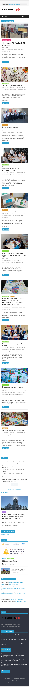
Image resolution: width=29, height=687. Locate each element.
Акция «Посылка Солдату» (12, 212)
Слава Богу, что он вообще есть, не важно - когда (15, 479)
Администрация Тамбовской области (10, 637)
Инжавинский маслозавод (17, 597)
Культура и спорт (6, 40)
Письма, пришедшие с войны (13, 44)
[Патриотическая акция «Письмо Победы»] (14, 326)
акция (3, 215)
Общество (5, 124)
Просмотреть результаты (14, 489)
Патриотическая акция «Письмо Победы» (14, 345)
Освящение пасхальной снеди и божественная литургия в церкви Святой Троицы (13, 516)
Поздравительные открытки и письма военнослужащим (13, 388)
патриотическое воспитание (8, 132)
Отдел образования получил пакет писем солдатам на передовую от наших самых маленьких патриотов (13, 301)
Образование (6, 83)
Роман (2, 584)
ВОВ (3, 49)
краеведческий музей (18, 49)
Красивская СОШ (5, 351)
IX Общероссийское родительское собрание (11, 562)
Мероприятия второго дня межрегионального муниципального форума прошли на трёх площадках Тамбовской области (14, 664)
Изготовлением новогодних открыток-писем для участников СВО (14, 255)
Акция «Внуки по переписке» (13, 86)
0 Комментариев (19, 47)
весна (3, 89)
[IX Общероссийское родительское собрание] (14, 543)
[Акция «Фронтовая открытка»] (14, 412)
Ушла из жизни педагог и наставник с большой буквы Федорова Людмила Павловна (13, 588)
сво (7, 176)
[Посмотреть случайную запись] (26, 16)
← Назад (4, 455)
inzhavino (12, 47)
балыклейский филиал (10, 349)
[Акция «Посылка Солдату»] (14, 194)
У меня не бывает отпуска (9, 481)
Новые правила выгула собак (16, 582)
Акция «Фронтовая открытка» (13, 430)
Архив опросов (5, 492)
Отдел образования (16, 130)
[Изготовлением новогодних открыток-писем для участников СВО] (14, 235)
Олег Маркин (17, 215)
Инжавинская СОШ (9, 89)
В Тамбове (6, 649)
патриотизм (22, 307)
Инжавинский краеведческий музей (10, 634)
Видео (4, 558)
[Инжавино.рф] (2, 16)
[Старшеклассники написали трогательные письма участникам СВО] (14, 149)
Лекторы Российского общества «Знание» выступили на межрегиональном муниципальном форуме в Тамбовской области (14, 655)
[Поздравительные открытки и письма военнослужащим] (14, 369)
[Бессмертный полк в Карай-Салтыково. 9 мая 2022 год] (5, 568)
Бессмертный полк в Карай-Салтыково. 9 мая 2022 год (18, 570)
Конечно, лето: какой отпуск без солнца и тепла (15, 464)
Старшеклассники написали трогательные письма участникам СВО (13, 169)
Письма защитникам (10, 127)
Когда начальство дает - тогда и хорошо (13, 477)
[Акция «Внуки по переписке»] (14, 67)
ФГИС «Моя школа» (13, 584)
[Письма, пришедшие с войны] (14, 24)
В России (6, 671)
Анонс (4, 512)
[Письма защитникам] (14, 109)
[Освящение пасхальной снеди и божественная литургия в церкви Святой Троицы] (14, 497)
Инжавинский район (9, 49)
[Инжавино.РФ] (10, 615)
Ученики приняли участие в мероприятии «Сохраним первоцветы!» (16, 5)
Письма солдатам (6, 51)
